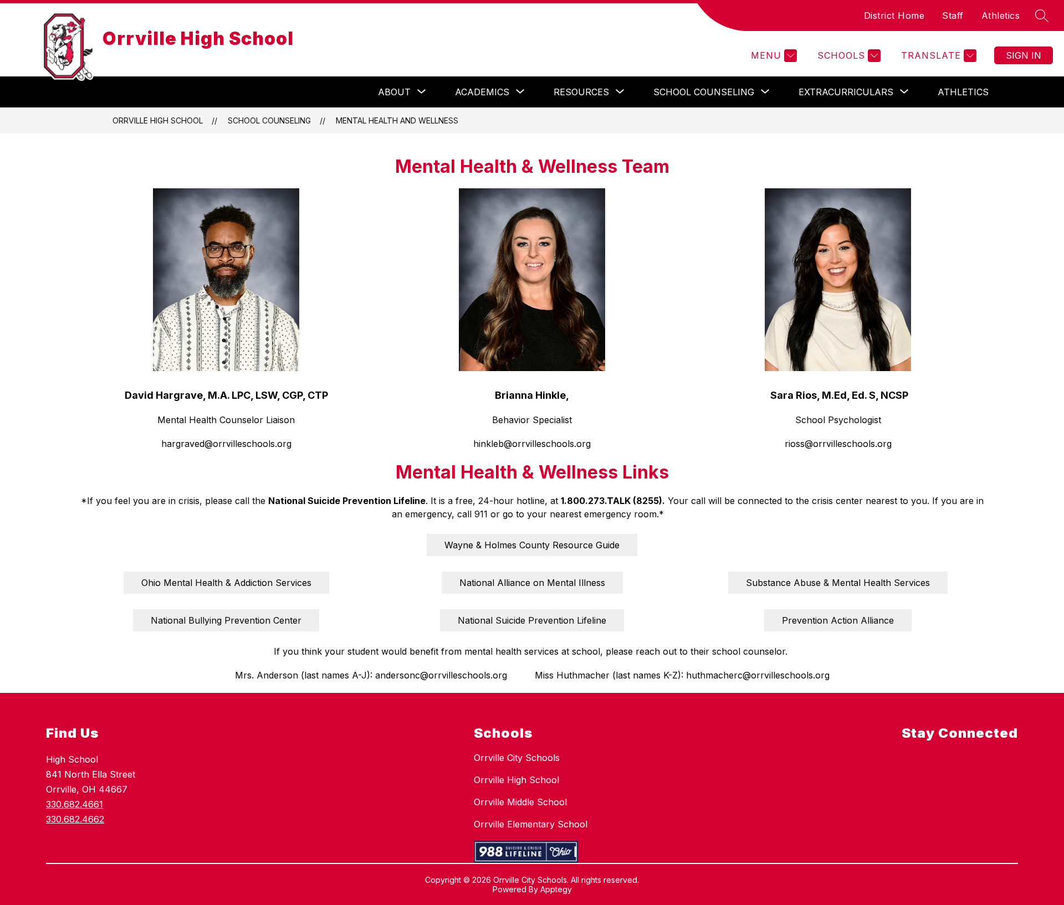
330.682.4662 (75, 819)
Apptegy (556, 889)
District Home (894, 15)
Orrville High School (157, 120)
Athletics (1000, 15)
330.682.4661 (74, 804)
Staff (953, 15)
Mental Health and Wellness (397, 120)
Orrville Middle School (520, 802)
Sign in (1023, 55)
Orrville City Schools (517, 757)
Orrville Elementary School (530, 824)
